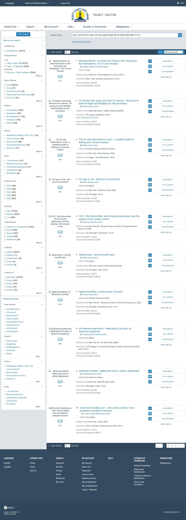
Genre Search (11, 328)
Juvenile (10, 236)
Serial (9, 88)
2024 (9, 192)
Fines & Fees (88, 474)
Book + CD (11, 98)
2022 (9, 198)
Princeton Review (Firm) (16, 145)
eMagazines (165, 463)
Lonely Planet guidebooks (17, 167)
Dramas (10, 290)
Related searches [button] (11, 299)
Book (9, 85)
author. (91, 106)
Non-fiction (11, 277)
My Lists (60, 482)
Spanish (10, 255)
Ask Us (33, 470)
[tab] (23, 40)
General (10, 233)
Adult (9, 230)
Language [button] (8, 247)
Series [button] (6, 156)
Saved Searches (89, 482)
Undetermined (13, 258)
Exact (58, 474)
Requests (86, 470)
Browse (59, 467)
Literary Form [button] (9, 272)
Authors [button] (7, 131)
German (10, 265)
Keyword (60, 463)
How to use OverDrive (139, 483)
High (9, 211)
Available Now (12, 51)
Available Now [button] (9, 46)
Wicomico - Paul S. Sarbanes (18, 72)
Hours (32, 467)
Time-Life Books (13, 139)
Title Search (11, 312)
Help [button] (71, 26)
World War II (11, 173)
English (10, 252)
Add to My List (166, 77)
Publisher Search (13, 325)
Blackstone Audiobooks (139, 470)
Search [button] (30, 26)
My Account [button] (51, 26)
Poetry (10, 280)
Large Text (65, 3)
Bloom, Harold (12, 142)
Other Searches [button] (9, 304)
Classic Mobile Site (172, 512)
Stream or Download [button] (95, 26)
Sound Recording (14, 91)
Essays (10, 287)
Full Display (168, 66)
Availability (168, 61)
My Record (86, 463)
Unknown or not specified (17, 227)
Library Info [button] (10, 26)
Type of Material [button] (10, 80)
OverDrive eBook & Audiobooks (142, 476)
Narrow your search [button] (11, 40)
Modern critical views (15, 164)
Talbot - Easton (104, 14)
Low (9, 217)
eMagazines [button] (123, 26)
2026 (9, 186)
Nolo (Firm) (11, 148)
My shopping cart (89, 486)
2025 (9, 189)
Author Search (12, 316)
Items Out (86, 467)
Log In (182, 3)
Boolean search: (56, 35)
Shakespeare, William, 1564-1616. (20, 135)
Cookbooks (11, 120)
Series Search (11, 331)
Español (7, 467)
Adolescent (11, 239)
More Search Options (81, 42)
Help (110, 458)
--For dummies (12, 161)
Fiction (9, 284)
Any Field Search (13, 309)
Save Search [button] (23, 34)
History (9, 123)
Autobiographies (13, 117)
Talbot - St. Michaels (15, 66)
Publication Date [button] (10, 181)
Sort (160, 52)
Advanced (60, 478)
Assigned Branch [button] (10, 56)
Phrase (59, 470)
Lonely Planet (12, 170)
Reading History (89, 478)
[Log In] (178, 3)
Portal (32, 463)
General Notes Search (15, 322)
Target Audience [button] (10, 222)
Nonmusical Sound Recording (19, 95)
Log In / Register (89, 489)
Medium (10, 214)
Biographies (11, 113)
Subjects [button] (7, 105)
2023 (9, 195)
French (10, 262)
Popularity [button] (8, 206)
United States (12, 110)
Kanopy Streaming (142, 465)
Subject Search (12, 319)
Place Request (168, 71)
